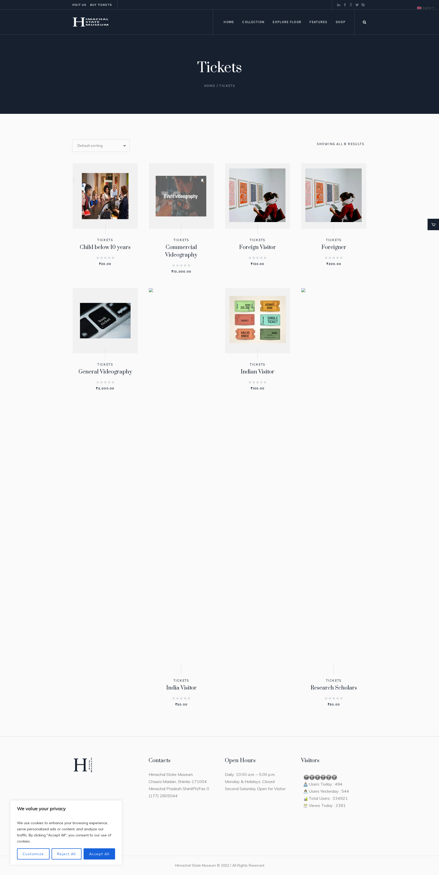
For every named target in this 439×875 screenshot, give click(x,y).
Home (209, 86)
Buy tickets (101, 5)
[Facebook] (345, 5)
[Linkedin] (338, 5)
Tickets (105, 240)
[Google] (351, 5)
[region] (66, 832)
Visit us (79, 5)
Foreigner (333, 247)
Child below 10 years (105, 247)
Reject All (66, 854)
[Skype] (363, 5)
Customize (33, 854)
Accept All (99, 854)
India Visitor (181, 687)
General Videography (105, 371)
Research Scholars (333, 687)
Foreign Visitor (257, 247)
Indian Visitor (257, 371)
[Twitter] (357, 5)
